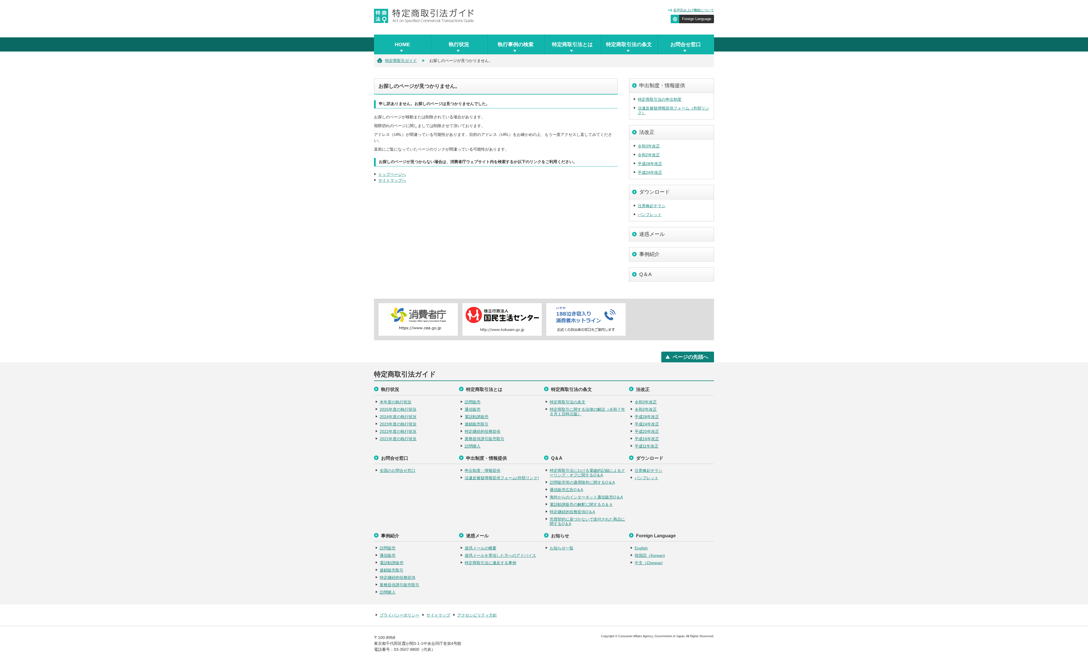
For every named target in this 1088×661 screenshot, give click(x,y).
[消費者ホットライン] (586, 319)
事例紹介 (649, 254)
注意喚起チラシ (652, 206)
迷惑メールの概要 (480, 548)
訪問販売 (473, 402)
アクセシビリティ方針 (477, 615)
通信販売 (473, 409)
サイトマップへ (392, 180)
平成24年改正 (650, 172)
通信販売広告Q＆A (566, 489)
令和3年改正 (649, 146)
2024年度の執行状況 (398, 416)
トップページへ (392, 174)
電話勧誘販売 (476, 416)
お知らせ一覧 (561, 548)
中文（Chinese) (649, 563)
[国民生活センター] (502, 319)
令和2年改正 (649, 155)
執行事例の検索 (516, 44)
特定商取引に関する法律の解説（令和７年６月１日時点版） (587, 411)
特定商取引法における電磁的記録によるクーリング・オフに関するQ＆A (587, 472)
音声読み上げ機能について (693, 10)
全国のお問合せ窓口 (397, 470)
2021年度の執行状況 (398, 439)
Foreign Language (696, 19)
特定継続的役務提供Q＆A (572, 512)
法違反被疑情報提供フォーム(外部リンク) (502, 478)
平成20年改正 (647, 431)
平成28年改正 (650, 163)
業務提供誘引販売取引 (484, 439)
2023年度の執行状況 (398, 424)
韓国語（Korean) (650, 555)
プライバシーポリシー (399, 615)
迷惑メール (652, 234)
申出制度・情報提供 (662, 85)
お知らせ (560, 535)
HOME (402, 44)
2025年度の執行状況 (398, 409)
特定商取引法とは (572, 44)
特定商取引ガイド (401, 60)
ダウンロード (654, 192)
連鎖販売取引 (476, 424)
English (641, 548)
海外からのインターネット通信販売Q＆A (586, 497)
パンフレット (650, 214)
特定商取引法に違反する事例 (490, 563)
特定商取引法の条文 (629, 44)
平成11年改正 (646, 446)
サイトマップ (438, 615)
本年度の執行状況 (395, 402)
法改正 (646, 132)
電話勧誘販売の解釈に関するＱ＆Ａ (581, 504)
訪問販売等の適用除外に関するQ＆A (582, 482)
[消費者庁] (418, 319)
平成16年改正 (647, 439)
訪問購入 (473, 446)
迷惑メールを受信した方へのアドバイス (500, 555)
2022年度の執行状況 (398, 431)
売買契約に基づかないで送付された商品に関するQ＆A (587, 521)
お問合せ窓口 (685, 44)
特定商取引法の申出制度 (659, 99)
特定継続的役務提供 (482, 431)
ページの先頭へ (690, 357)
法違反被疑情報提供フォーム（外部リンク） (673, 110)
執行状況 (459, 44)
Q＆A (645, 274)
